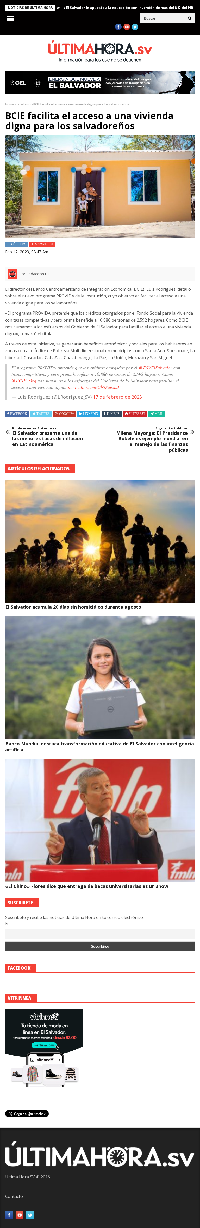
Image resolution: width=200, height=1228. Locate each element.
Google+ (66, 414)
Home (9, 104)
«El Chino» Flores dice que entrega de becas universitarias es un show (86, 886)
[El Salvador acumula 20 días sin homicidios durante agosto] (100, 541)
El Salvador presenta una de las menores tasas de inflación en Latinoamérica (47, 436)
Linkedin (90, 414)
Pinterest (137, 414)
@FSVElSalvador (155, 367)
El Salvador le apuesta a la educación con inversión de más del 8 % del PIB (104, 7)
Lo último (24, 104)
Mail (159, 414)
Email (9, 923)
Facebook (18, 414)
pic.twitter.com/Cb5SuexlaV (94, 387)
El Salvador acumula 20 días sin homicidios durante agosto (73, 607)
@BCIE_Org (23, 380)
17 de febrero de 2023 (117, 397)
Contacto (14, 1196)
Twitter (43, 414)
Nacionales (42, 244)
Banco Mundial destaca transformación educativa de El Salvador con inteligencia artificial (99, 747)
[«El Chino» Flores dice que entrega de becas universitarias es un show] (100, 820)
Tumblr (113, 414)
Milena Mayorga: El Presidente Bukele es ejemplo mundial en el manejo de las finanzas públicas (152, 439)
